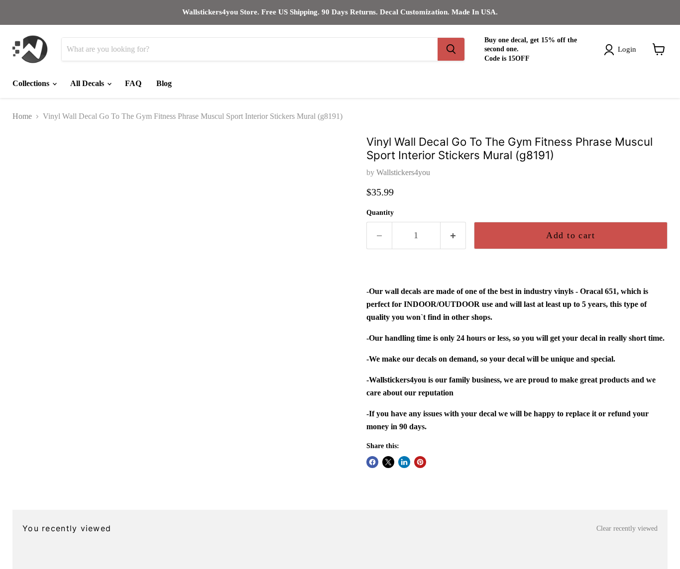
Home (22, 116)
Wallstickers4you (403, 172)
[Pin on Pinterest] (420, 462)
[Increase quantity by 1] (453, 235)
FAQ (133, 83)
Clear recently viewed (627, 528)
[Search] (451, 49)
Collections (31, 83)
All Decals (88, 83)
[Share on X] (388, 462)
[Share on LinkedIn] (404, 462)
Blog (164, 83)
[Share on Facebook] (372, 462)
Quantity (380, 212)
